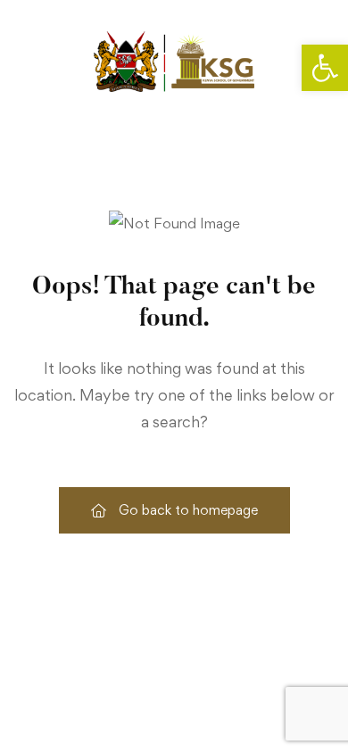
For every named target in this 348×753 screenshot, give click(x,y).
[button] (325, 68)
